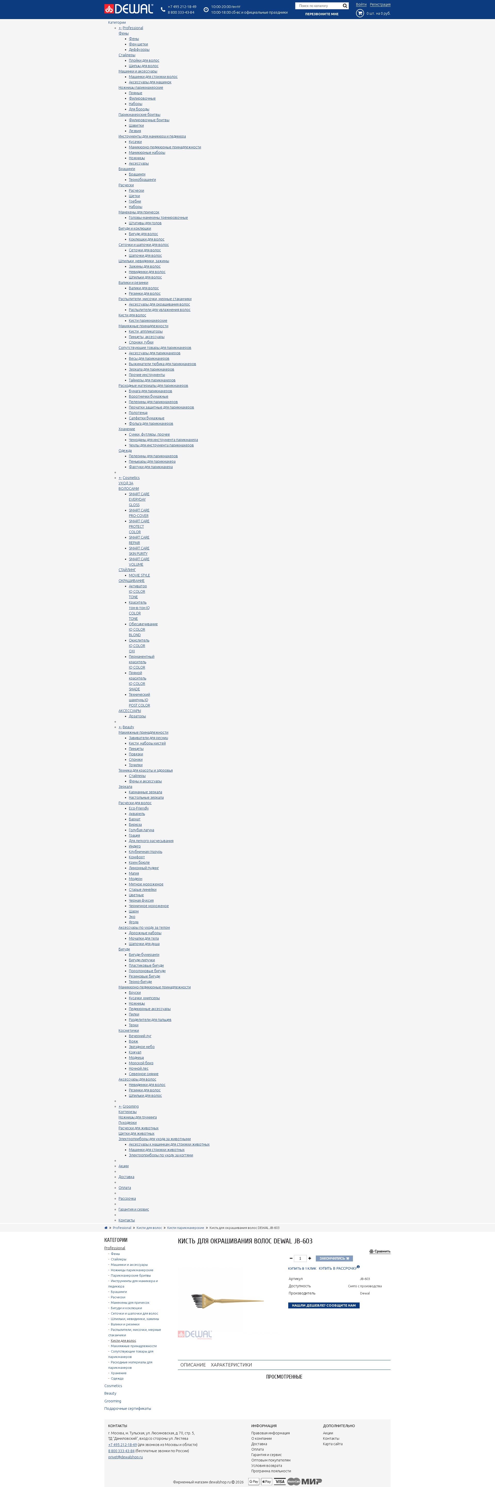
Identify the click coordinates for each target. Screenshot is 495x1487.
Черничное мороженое (149, 906)
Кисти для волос (132, 315)
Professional (133, 28)
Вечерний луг (140, 1036)
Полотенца (138, 413)
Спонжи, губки (141, 342)
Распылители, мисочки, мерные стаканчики (155, 299)
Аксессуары (139, 163)
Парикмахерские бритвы (139, 115)
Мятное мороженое (146, 884)
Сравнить (383, 1251)
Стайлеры (127, 55)
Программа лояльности (271, 1471)
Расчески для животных (139, 1128)
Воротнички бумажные (148, 396)
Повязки (136, 754)
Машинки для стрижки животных (157, 1150)
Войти (361, 4)
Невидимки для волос (147, 272)
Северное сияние (144, 1074)
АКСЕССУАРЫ (130, 711)
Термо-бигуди (140, 982)
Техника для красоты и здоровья (146, 770)
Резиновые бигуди (144, 976)
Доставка (126, 1177)
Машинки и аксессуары (138, 71)
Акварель (137, 814)
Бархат (135, 819)
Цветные (136, 895)
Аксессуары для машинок (150, 82)
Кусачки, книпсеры (144, 998)
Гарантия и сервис (134, 1209)
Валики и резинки (133, 283)
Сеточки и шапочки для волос (144, 245)
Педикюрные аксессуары (150, 1009)
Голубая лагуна (141, 830)
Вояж (133, 1041)
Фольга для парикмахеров (151, 423)
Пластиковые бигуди (146, 965)
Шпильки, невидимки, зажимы (144, 261)
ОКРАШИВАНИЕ (132, 581)
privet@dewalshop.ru (125, 1457)
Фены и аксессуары (145, 781)
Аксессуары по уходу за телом (144, 927)
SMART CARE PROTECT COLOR (139, 526)
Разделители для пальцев (150, 1020)
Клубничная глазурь (145, 852)
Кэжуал (135, 1052)
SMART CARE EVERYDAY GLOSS (139, 499)
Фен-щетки (138, 44)
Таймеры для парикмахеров (152, 380)
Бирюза (135, 824)
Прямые (135, 93)
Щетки (134, 196)
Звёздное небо (142, 1047)
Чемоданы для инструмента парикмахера (163, 440)
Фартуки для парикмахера (151, 467)
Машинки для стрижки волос (153, 77)
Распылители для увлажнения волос (160, 310)
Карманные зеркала (145, 792)
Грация (134, 835)
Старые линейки (142, 890)
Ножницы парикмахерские (141, 87)
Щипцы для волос (144, 66)
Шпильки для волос (145, 277)
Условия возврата (266, 1466)
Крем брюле (139, 862)
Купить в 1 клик (302, 1268)
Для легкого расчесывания (151, 841)
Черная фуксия (141, 900)
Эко (132, 917)
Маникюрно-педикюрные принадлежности (165, 147)
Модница (136, 1058)
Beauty (128, 727)
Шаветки (136, 125)
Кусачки (135, 142)
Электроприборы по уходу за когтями (161, 1155)
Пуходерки (128, 1123)
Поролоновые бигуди (147, 971)
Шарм (134, 911)
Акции (124, 1166)
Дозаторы (137, 716)
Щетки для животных (136, 1133)
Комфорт (137, 857)
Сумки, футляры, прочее (149, 434)
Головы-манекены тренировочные (158, 217)
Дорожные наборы (145, 933)
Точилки (136, 765)
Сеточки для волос (145, 250)
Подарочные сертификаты (127, 1408)
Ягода (133, 922)
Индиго (135, 846)
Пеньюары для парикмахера (152, 461)
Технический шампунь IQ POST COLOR (139, 699)
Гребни (135, 201)
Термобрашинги (142, 180)
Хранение (127, 429)
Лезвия (135, 131)
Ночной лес (138, 1068)
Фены (124, 33)
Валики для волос (144, 288)
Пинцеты (136, 749)
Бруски (135, 992)
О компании (261, 1438)
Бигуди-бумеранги (144, 955)
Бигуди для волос (143, 234)
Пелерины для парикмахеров (153, 402)
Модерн (135, 879)
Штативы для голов (145, 223)
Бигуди (124, 949)
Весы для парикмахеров (149, 358)
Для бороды (139, 109)
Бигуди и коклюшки (135, 228)
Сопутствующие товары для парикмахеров (155, 348)
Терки (133, 1025)
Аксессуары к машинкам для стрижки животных (169, 1144)
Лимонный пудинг (144, 868)
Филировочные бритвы (149, 120)
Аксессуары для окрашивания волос (159, 304)
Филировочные (142, 98)
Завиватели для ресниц (148, 738)
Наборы (135, 104)
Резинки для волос (145, 293)
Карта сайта (333, 1444)
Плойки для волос (144, 60)
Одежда (125, 451)
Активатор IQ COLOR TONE (138, 591)
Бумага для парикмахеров (150, 391)
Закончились (333, 1258)
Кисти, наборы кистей (147, 743)
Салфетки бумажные (146, 418)
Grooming (131, 1106)
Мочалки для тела (144, 938)
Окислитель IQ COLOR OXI (139, 645)
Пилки (134, 1014)
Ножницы (137, 158)
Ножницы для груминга (138, 1117)
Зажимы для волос (145, 266)
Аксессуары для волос (137, 1079)
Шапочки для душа (144, 944)
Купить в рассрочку (338, 1268)
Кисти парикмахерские (148, 320)
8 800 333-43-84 (181, 12)
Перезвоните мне (322, 14)
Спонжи (136, 759)
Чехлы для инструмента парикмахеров (161, 445)
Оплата (125, 1188)
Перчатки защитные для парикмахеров (161, 407)
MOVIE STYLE (139, 575)
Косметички (129, 1030)
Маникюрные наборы (147, 152)
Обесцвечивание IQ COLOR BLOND (143, 629)
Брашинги (127, 169)
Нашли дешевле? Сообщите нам (324, 1305)
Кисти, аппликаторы (146, 331)
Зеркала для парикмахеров (151, 369)
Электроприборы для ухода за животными (155, 1139)
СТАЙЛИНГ (127, 570)
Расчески (126, 185)
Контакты (127, 1220)
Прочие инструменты (147, 375)
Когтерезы (128, 1112)
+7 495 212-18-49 (182, 6)
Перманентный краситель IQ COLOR (141, 661)
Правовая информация (270, 1433)
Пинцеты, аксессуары (146, 337)
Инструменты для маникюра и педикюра (152, 136)
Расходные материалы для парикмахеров (153, 385)
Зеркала (125, 787)
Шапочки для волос (145, 255)
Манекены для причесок (139, 212)
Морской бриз (141, 1063)
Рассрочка (127, 1198)
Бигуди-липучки (142, 960)
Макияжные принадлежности (143, 326)
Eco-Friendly (139, 808)
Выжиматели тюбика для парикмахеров (162, 364)
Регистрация (380, 4)
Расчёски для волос (135, 803)
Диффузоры (139, 49)
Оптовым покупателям (271, 1460)
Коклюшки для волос (146, 239)
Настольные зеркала (146, 797)
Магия (134, 873)
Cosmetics (131, 478)
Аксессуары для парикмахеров (154, 353)
